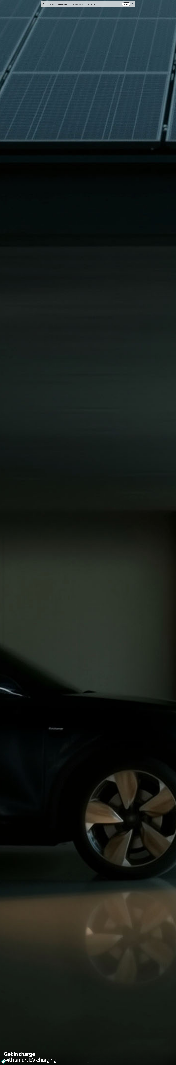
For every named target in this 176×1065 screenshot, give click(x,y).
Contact (126, 4)
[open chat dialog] (3, 1061)
